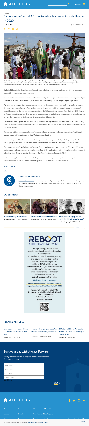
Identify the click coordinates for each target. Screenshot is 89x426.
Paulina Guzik (7, 337)
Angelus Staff (8, 219)
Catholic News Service (12, 25)
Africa (5, 171)
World (6, 13)
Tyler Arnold (34, 336)
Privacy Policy (31, 422)
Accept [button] (82, 422)
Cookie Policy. (43, 422)
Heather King (63, 222)
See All (79, 228)
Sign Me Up (8, 380)
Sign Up (58, 383)
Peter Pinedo (62, 337)
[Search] (69, 4)
